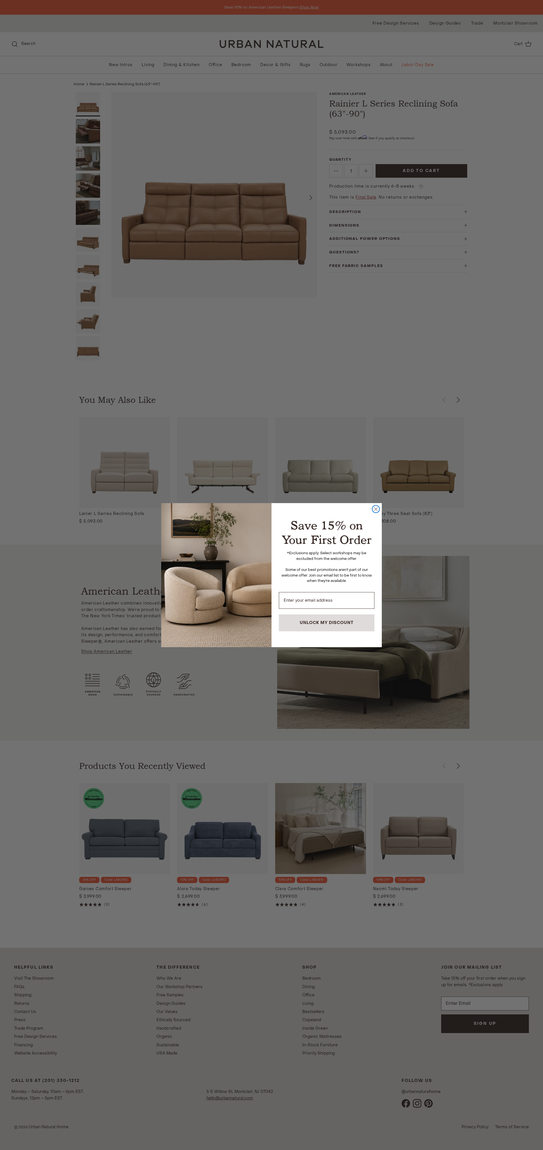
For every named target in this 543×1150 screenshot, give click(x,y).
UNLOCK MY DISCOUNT (327, 622)
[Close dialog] (376, 509)
